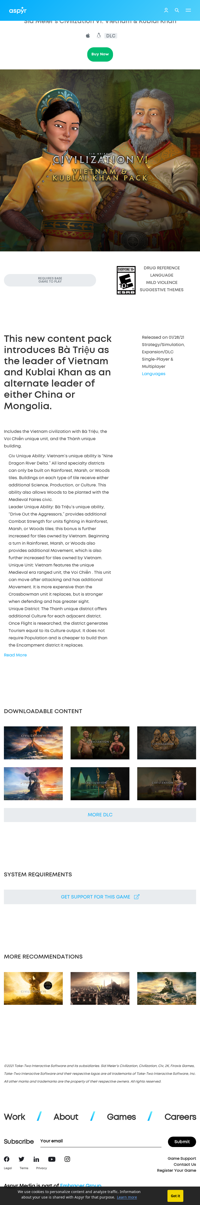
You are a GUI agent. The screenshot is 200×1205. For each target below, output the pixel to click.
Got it (175, 1196)
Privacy (41, 1168)
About (66, 1117)
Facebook (6, 1159)
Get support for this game (97, 897)
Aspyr (18, 10)
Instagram (67, 1159)
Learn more (127, 1197)
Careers (180, 1117)
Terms (24, 1168)
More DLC (100, 815)
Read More (15, 655)
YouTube (51, 1159)
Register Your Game (176, 1171)
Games (121, 1117)
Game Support (182, 1159)
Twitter (21, 1159)
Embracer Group (80, 1186)
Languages (153, 374)
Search (177, 10)
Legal (8, 1168)
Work (14, 1117)
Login (166, 10)
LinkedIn (36, 1159)
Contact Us (185, 1165)
